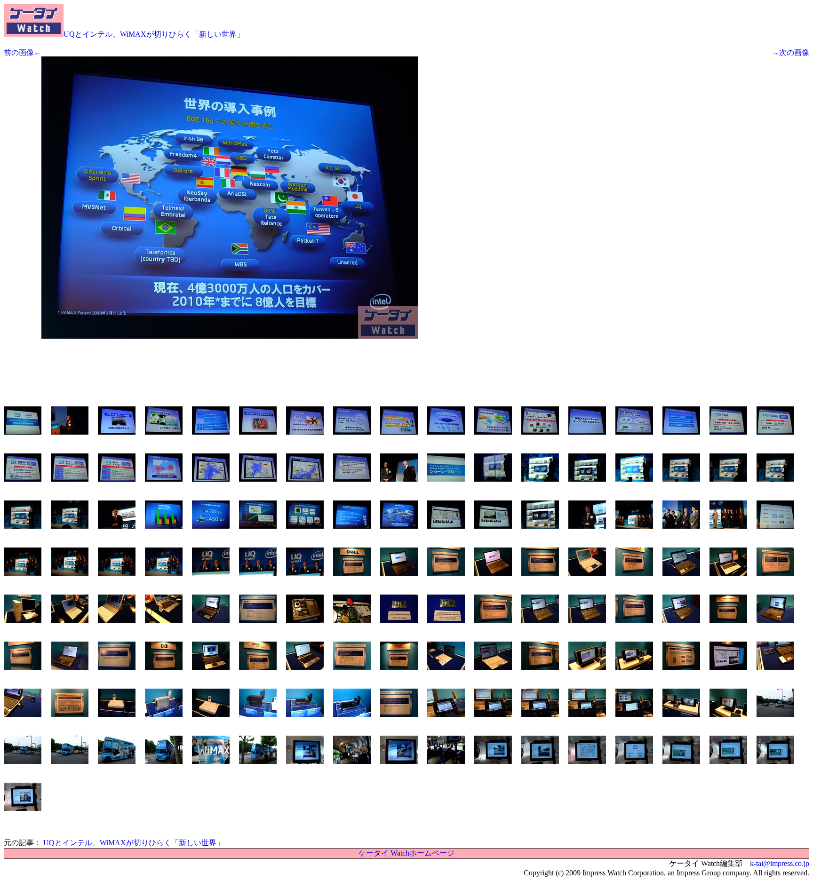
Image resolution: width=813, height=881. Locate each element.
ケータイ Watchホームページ (406, 853)
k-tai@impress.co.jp (779, 863)
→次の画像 (790, 52)
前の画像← (22, 52)
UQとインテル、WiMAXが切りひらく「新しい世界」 (154, 34)
